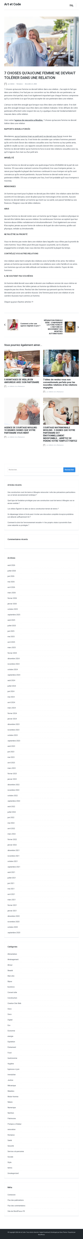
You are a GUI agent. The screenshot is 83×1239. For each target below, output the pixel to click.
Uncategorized (13, 1173)
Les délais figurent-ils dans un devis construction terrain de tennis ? (33, 509)
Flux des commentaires (16, 1206)
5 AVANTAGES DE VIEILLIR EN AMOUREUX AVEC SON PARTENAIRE (21, 381)
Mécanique (12, 1086)
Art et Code (12, 4)
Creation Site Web (14, 1003)
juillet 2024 (12, 686)
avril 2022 (11, 828)
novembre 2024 (13, 664)
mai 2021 (11, 889)
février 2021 (12, 905)
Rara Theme (63, 1232)
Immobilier (12, 1075)
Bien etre (11, 976)
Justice (10, 1080)
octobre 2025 (13, 609)
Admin (12, 84)
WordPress (41, 1234)
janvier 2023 (12, 779)
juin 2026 (11, 576)
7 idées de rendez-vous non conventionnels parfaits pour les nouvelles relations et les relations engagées (60, 383)
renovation (11, 1129)
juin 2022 (11, 817)
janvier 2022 (12, 845)
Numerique (12, 1108)
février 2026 (12, 598)
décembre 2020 (14, 916)
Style (9, 1162)
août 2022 (11, 806)
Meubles (11, 1091)
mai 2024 (11, 697)
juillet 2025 (12, 626)
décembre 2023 (14, 724)
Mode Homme (13, 1097)
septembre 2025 (14, 615)
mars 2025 (12, 647)
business (11, 987)
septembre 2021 (14, 867)
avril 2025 (11, 642)
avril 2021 (11, 894)
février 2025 (12, 653)
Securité (11, 1146)
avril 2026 (11, 587)
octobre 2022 (13, 796)
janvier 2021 (12, 911)
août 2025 (11, 620)
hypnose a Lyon (13, 1069)
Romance (20, 84)
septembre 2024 (14, 675)
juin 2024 (11, 691)
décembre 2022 (14, 785)
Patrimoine (12, 1118)
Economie (11, 1031)
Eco (9, 1025)
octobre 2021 (13, 861)
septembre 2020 (14, 933)
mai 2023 (11, 757)
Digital (10, 1020)
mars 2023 (12, 768)
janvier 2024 (12, 719)
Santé (10, 1140)
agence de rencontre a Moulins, (29, 120)
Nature (10, 1102)
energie (10, 1036)
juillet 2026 (12, 571)
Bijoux (10, 981)
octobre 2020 (13, 927)
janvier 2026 (12, 604)
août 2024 (11, 680)
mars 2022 (12, 834)
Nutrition (11, 1113)
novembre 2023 (13, 730)
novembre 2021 (13, 856)
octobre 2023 (13, 735)
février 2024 (12, 713)
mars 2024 (12, 708)
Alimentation (12, 954)
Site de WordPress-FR (16, 1211)
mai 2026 (11, 582)
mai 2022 (11, 823)
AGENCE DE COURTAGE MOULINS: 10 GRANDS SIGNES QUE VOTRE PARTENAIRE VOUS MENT (20, 430)
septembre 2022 (14, 801)
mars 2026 (12, 593)
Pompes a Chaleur (14, 1124)
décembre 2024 (14, 659)
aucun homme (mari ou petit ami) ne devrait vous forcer (38, 136)
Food (9, 1053)
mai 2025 (11, 637)
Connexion (11, 1195)
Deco (10, 1009)
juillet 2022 (12, 812)
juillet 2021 (12, 878)
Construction (12, 998)
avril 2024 (11, 702)
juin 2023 (11, 752)
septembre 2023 (14, 741)
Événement (12, 1047)
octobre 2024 (13, 669)
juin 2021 (11, 883)
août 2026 (11, 565)
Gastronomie (12, 1058)
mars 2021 (12, 900)
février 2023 (12, 774)
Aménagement (13, 959)
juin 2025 (11, 631)
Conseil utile (12, 992)
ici (12, 302)
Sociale (10, 1157)
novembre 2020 (13, 922)
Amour (10, 965)
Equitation (11, 1042)
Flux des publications (16, 1200)
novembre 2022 (13, 790)
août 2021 (11, 872)
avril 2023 (11, 763)
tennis (10, 1168)
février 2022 (12, 839)
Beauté (10, 970)
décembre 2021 (14, 850)
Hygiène (11, 1064)
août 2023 (11, 746)
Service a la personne (16, 1151)
